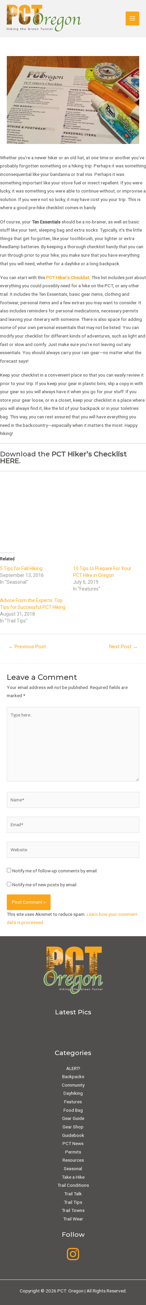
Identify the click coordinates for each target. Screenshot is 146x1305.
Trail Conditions (73, 1185)
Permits (73, 1152)
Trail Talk (73, 1193)
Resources (73, 1160)
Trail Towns (73, 1210)
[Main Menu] (133, 18)
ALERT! (73, 1068)
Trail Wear (73, 1218)
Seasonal (73, 1168)
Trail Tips (73, 1202)
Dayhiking (73, 1093)
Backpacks (73, 1076)
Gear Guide (73, 1118)
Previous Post (27, 647)
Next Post (123, 647)
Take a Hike (73, 1177)
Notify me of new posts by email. (44, 884)
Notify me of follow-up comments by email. (55, 870)
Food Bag (73, 1110)
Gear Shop (73, 1126)
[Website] (73, 851)
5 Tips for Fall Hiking (21, 568)
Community (73, 1085)
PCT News (73, 1143)
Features (73, 1101)
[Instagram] (73, 1254)
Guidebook (73, 1135)
